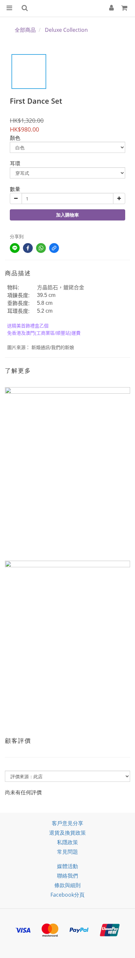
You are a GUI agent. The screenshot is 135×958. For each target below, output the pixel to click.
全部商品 (25, 29)
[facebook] (28, 248)
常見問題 (67, 851)
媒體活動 (67, 866)
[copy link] (54, 248)
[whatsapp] (41, 248)
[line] (15, 248)
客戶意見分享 (67, 823)
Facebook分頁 (67, 894)
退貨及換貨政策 (67, 832)
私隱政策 (67, 842)
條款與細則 (67, 885)
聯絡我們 (67, 875)
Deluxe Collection (66, 29)
